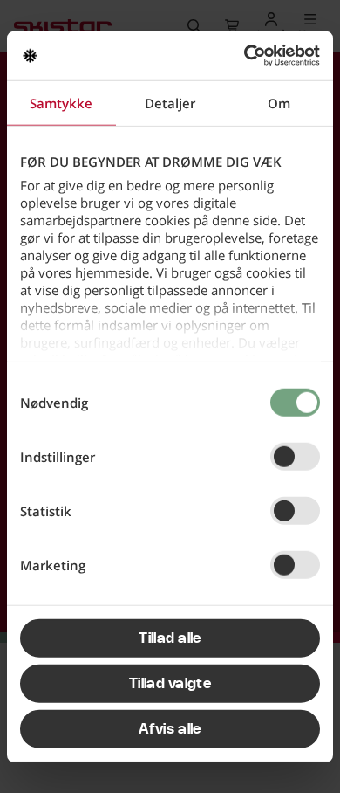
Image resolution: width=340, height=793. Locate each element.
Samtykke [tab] (61, 102)
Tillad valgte (170, 683)
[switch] (295, 456)
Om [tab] (279, 102)
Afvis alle (170, 728)
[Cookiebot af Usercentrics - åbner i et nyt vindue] (244, 56)
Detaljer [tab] (170, 102)
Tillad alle (170, 638)
